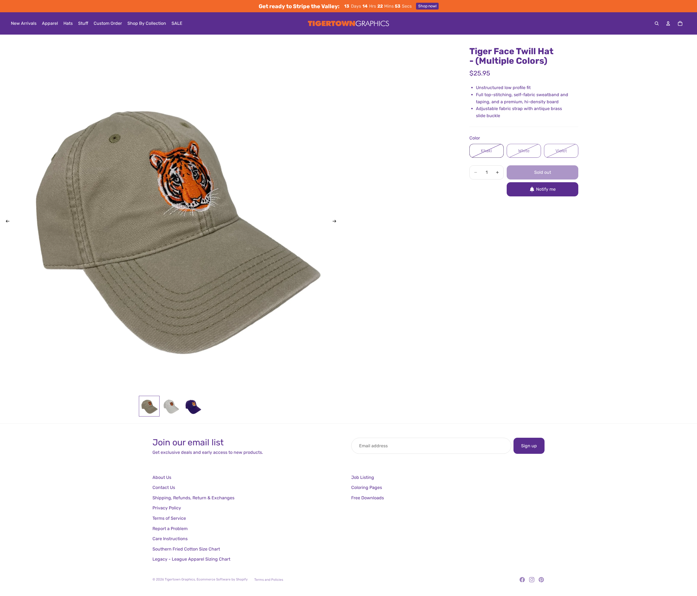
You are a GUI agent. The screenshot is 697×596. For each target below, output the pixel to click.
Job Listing (362, 477)
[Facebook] (522, 579)
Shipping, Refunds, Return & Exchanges (193, 497)
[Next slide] (336, 222)
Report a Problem (170, 528)
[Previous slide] (6, 222)
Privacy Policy (166, 507)
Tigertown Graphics (180, 579)
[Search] (657, 23)
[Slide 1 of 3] (149, 406)
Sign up (529, 445)
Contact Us (163, 487)
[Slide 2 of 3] (171, 406)
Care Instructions (170, 538)
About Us (161, 477)
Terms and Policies (268, 580)
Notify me (546, 189)
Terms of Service (169, 518)
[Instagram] (531, 579)
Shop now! (427, 6)
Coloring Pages (366, 487)
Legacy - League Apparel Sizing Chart (191, 559)
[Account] (668, 23)
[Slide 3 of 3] (193, 406)
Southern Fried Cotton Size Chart (186, 549)
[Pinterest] (541, 579)
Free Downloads (367, 497)
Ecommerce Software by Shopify (222, 579)
